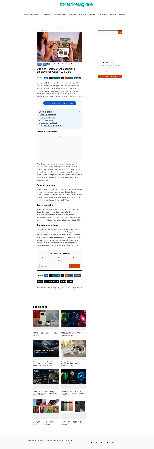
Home (39, 29)
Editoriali (113, 14)
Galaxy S (63, 281)
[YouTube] (113, 442)
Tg (71, 78)
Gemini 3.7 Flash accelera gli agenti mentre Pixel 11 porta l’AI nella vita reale (45, 393)
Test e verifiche (47, 120)
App (46, 281)
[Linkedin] (96, 442)
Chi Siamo (122, 14)
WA (58, 78)
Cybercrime (46, 14)
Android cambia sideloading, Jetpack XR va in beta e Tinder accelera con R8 (72, 333)
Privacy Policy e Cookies (69, 443)
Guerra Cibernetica (59, 14)
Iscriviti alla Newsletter (52, 126)
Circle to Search (51, 83)
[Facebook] (107, 442)
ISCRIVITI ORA (110, 76)
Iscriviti (74, 266)
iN (54, 78)
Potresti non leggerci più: (60, 103)
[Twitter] (91, 442)
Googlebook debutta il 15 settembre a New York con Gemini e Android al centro (43, 363)
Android (40, 281)
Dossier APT (83, 14)
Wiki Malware (102, 14)
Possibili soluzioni (47, 117)
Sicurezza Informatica (31, 14)
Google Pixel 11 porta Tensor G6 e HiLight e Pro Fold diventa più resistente (73, 422)
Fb (46, 78)
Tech (44, 29)
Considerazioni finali (48, 123)
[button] (150, 5)
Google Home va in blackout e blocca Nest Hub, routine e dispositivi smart (72, 363)
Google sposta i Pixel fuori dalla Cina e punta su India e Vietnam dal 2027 (45, 333)
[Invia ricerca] (120, 32)
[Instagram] (102, 442)
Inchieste (72, 14)
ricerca (70, 281)
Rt (67, 78)
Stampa (77, 78)
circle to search (53, 281)
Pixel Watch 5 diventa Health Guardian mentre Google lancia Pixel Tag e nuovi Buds (45, 422)
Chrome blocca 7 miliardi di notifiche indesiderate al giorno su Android (72, 393)
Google (46, 64)
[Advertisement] (59, 149)
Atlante (92, 14)
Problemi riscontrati (48, 115)
